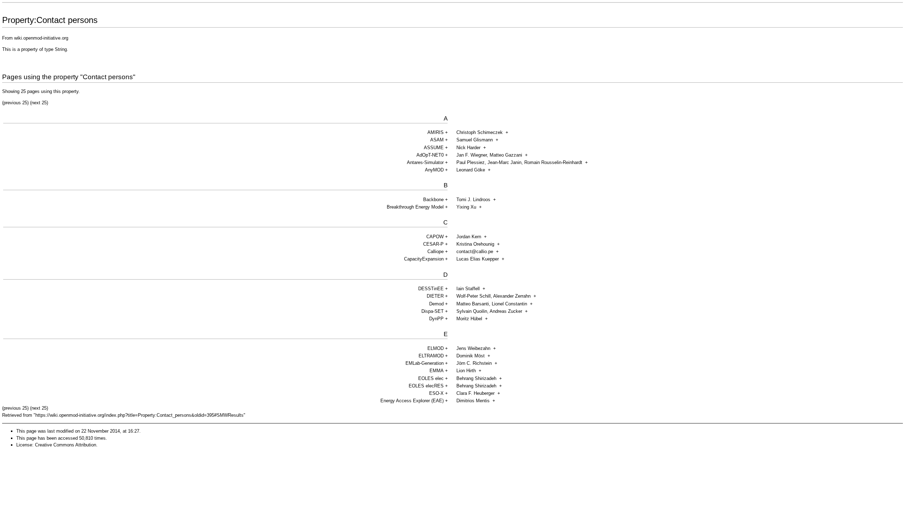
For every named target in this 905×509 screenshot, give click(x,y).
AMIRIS (435, 132)
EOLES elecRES (426, 385)
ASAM (437, 139)
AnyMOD (434, 169)
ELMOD (435, 348)
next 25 (39, 102)
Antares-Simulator (425, 162)
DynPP (436, 318)
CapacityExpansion (424, 259)
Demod (436, 303)
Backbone (433, 199)
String (61, 49)
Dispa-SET (432, 311)
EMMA (437, 370)
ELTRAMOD (431, 355)
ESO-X (436, 393)
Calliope (435, 251)
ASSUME (434, 147)
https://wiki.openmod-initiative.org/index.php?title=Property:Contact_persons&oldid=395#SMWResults (139, 415)
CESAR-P (433, 244)
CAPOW (435, 236)
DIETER (435, 296)
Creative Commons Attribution (65, 444)
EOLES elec (431, 378)
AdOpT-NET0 (430, 155)
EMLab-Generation (424, 363)
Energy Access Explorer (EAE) (412, 400)
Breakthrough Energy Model (415, 207)
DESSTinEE (431, 288)
